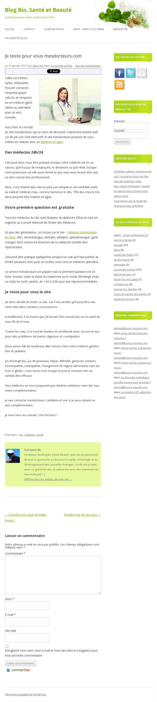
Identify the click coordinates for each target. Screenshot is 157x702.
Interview (119, 264)
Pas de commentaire (88, 66)
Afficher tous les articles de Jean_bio (48, 479)
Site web (10, 631)
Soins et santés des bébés (130, 294)
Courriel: (119, 130)
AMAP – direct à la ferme (88, 29)
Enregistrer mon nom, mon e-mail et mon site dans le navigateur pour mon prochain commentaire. (51, 653)
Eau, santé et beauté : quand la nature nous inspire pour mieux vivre (132, 191)
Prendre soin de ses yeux (82, 515)
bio (21, 435)
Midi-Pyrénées (123, 274)
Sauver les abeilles (126, 289)
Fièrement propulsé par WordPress (25, 694)
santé (39, 435)
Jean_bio (38, 66)
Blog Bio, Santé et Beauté (38, 10)
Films (117, 250)
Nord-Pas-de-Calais (126, 279)
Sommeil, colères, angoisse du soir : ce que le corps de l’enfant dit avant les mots (132, 176)
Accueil (10, 29)
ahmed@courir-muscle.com (131, 328)
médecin (29, 435)
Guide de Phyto (54, 29)
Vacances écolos (16, 38)
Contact (29, 29)
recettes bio (121, 284)
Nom (9, 599)
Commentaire (15, 553)
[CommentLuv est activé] (20, 671)
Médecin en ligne (52, 142)
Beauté (118, 245)
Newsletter (120, 29)
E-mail (10, 615)
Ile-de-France (122, 260)
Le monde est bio (61, 66)
